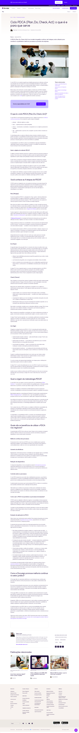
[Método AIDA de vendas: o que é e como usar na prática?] (59, 662)
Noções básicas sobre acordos (15, 670)
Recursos (24, 8)
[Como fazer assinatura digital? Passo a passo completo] (19, 662)
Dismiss (65, 2)
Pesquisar (58, 5)
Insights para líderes (33, 670)
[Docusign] (5, 8)
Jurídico (56, 642)
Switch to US (58, 2)
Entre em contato (41, 104)
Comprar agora (65, 8)
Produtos (13, 8)
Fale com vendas (56, 8)
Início (11, 17)
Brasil (12, 723)
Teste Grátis (73, 8)
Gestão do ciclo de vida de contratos (61, 637)
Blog (14, 17)
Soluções (18, 8)
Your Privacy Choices (27, 729)
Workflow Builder (63, 639)
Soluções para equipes (21, 17)
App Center (57, 639)
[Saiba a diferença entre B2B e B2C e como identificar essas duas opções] (39, 662)
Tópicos (68, 11)
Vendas (60, 642)
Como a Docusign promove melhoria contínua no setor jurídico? (60, 97)
